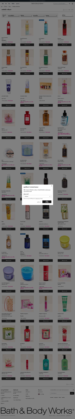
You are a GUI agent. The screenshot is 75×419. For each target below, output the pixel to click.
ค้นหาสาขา (38, 198)
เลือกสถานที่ (26, 194)
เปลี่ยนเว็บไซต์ (46, 202)
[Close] (51, 186)
